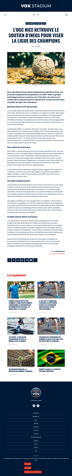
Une (44, 23)
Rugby (36, 440)
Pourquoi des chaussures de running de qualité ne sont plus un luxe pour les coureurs (51, 339)
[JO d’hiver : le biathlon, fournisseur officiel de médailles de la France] (21, 326)
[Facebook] (38, 15)
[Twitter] (34, 15)
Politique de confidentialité (33, 472)
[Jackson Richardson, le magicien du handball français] (21, 358)
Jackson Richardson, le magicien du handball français (20, 370)
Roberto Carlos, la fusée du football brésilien (49, 370)
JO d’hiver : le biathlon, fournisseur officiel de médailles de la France (17, 339)
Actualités (29, 23)
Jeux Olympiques (36, 437)
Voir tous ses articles (57, 254)
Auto (36, 420)
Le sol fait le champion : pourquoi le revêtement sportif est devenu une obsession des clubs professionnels (48, 305)
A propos (36, 456)
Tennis (36, 447)
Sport (36, 444)
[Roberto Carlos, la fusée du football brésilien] (51, 358)
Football (37, 23)
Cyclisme (36, 427)
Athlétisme (36, 416)
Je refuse (28, 468)
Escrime (36, 430)
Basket (36, 423)
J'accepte (28, 464)
